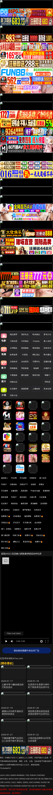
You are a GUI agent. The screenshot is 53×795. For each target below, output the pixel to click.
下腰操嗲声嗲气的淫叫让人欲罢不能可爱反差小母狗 (12, 741)
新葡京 (41, 484)
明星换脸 (25, 368)
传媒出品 (13, 381)
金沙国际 (37, 522)
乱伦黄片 (4, 503)
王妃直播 (42, 497)
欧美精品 (36, 334)
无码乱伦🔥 (5, 522)
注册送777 (24, 484)
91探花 (25, 354)
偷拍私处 (14, 503)
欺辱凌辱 (13, 354)
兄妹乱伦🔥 (40, 535)
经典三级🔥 (17, 535)
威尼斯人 (4, 478)
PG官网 (14, 478)
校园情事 (25, 388)
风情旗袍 (13, 368)
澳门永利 (42, 478)
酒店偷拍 (23, 497)
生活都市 (13, 388)
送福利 (33, 484)
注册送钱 (13, 484)
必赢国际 (14, 491)
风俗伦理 (47, 388)
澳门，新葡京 (6, 529)
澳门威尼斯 (5, 535)
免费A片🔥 (29, 535)
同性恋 (47, 381)
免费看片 (17, 529)
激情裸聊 (27, 516)
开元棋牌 (23, 478)
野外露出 (47, 354)
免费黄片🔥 (38, 516)
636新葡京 (17, 516)
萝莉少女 (47, 334)
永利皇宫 (37, 510)
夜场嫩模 (34, 503)
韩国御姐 (25, 348)
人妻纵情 (36, 388)
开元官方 (16, 522)
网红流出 (36, 354)
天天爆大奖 (27, 522)
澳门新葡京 (5, 510)
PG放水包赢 (35, 491)
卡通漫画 (13, 375)
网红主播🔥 (5, 548)
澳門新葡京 (26, 510)
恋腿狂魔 (47, 361)
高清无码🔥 (27, 541)
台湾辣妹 (13, 348)
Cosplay (36, 341)
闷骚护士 (47, 368)
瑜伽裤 (36, 368)
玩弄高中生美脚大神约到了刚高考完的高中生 (38, 686)
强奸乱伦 (25, 334)
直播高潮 (46, 491)
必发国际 (43, 503)
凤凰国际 (24, 491)
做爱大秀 (27, 529)
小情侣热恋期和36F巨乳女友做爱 (39, 739)
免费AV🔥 (39, 541)
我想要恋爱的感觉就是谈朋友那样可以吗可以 (38, 712)
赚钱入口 (16, 541)
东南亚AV (47, 348)
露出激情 (25, 375)
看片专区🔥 (5, 541)
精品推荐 (13, 334)
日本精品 (25, 341)
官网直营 (33, 478)
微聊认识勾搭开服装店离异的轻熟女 (12, 712)
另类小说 (13, 395)
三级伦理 (13, 341)
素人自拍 (47, 341)
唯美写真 (36, 375)
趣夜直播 (24, 503)
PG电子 (4, 484)
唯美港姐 (36, 348)
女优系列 (25, 361)
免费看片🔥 (5, 516)
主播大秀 (33, 497)
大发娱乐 (16, 510)
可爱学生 (36, 361)
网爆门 (47, 375)
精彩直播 (4, 497)
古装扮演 (13, 361)
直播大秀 (37, 529)
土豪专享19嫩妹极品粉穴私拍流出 (13, 686)
